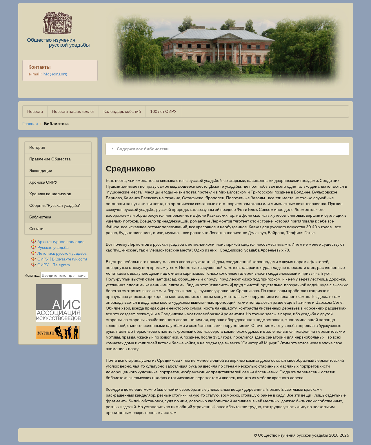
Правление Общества (50, 158)
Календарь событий (122, 111)
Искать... (32, 275)
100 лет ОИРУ (163, 111)
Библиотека (40, 216)
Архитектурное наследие (61, 241)
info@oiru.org (55, 73)
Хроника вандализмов (50, 193)
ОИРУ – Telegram (53, 264)
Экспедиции (40, 170)
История (37, 147)
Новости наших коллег (73, 111)
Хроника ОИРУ (43, 182)
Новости (35, 111)
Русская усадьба (53, 247)
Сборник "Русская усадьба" (55, 205)
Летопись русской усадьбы (62, 253)
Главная (30, 124)
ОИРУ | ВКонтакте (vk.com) (62, 258)
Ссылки (36, 228)
